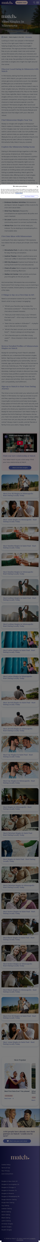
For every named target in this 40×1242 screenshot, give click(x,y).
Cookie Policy (19, 193)
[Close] (37, 187)
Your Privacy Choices (29, 196)
